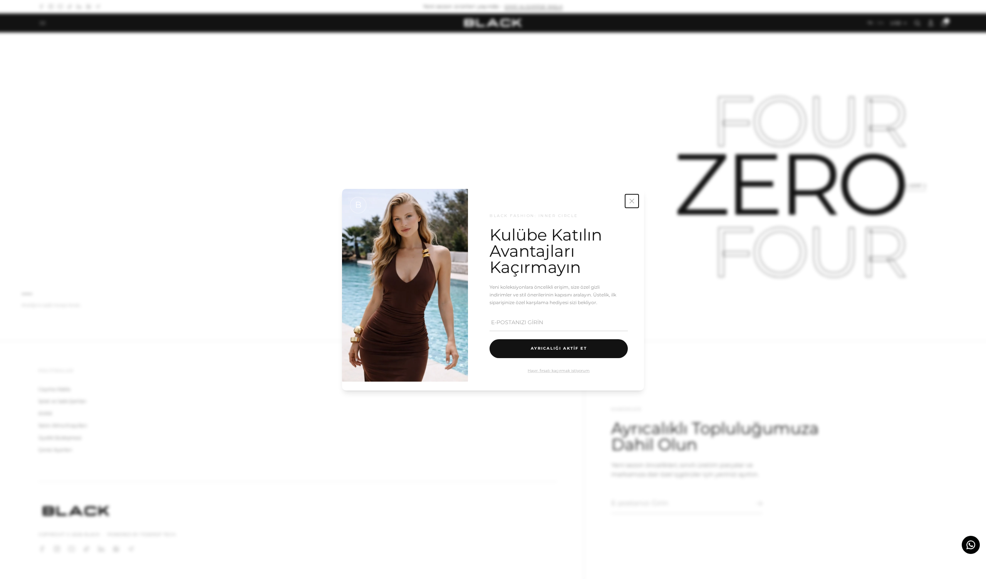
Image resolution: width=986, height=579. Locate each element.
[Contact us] (971, 545)
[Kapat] (632, 201)
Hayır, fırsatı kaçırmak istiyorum (559, 370)
